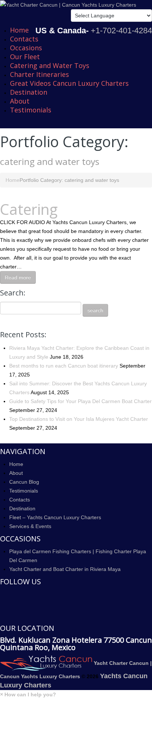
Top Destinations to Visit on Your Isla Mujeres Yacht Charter (78, 419)
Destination (28, 92)
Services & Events (30, 526)
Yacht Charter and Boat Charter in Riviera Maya (65, 569)
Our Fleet (25, 56)
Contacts (24, 38)
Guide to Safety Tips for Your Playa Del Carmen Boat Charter (80, 401)
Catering (29, 209)
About (20, 101)
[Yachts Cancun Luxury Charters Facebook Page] (2, 594)
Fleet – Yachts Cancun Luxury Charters (55, 517)
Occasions (26, 47)
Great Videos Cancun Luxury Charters (69, 83)
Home (19, 30)
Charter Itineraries (39, 74)
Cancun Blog (24, 482)
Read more (18, 277)
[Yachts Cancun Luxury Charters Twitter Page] (2, 605)
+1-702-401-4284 (121, 30)
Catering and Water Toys (49, 65)
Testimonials (30, 109)
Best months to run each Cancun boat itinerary (63, 366)
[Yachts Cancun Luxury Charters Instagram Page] (2, 616)
